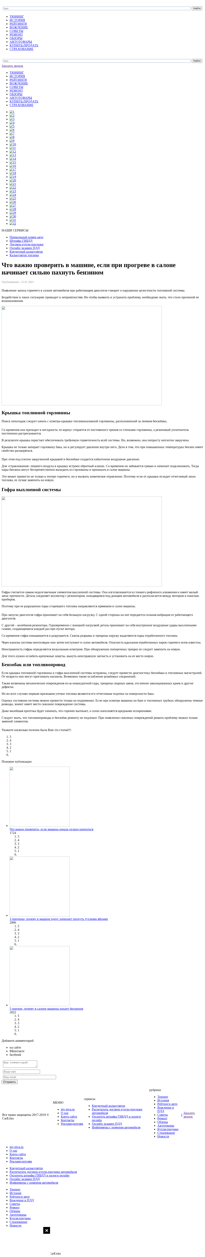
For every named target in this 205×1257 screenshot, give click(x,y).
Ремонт (162, 1118)
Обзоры (162, 1122)
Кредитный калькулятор (108, 1105)
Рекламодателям (72, 1123)
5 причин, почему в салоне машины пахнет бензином (46, 1008)
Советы (162, 1114)
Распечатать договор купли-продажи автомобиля (43, 1172)
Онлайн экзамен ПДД (107, 1123)
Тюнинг (162, 1096)
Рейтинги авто (167, 1104)
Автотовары (165, 1125)
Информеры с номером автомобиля (116, 1127)
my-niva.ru (68, 1109)
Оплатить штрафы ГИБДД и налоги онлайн (39, 1175)
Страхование (166, 1132)
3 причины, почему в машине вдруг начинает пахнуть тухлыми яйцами (59, 919)
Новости (163, 1136)
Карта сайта (69, 1116)
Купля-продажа (167, 1129)
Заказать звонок (12, 65)
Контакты (67, 1120)
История (163, 1100)
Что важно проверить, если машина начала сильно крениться (51, 829)
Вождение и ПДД (22, 1200)
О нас (65, 1113)
